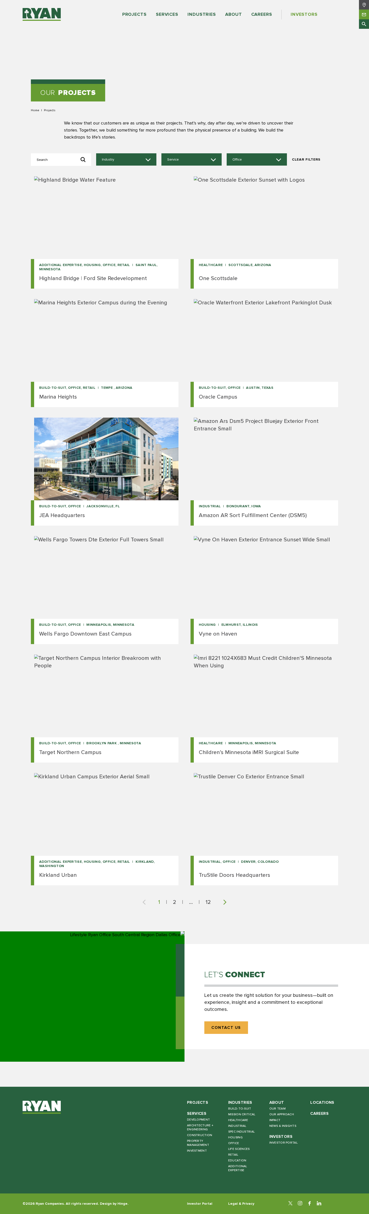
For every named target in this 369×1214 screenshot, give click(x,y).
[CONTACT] (364, 14)
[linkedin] (319, 1203)
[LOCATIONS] (364, 5)
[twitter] (290, 1203)
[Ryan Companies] (42, 14)
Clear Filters (306, 159)
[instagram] (300, 1203)
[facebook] (309, 1203)
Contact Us (226, 1027)
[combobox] (126, 159)
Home (35, 110)
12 (208, 902)
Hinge (122, 1203)
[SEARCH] (364, 24)
